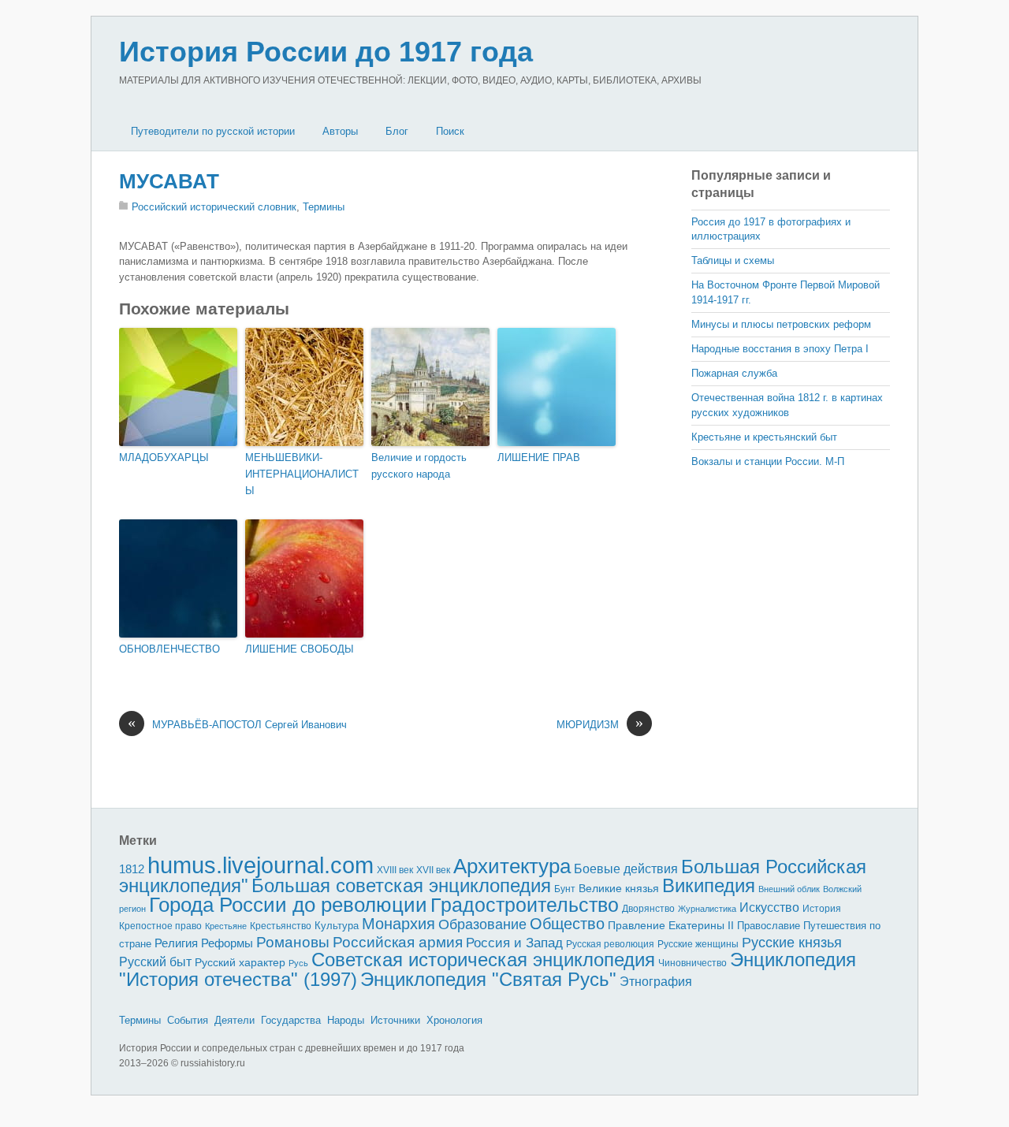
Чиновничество (692, 963)
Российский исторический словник (214, 207)
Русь (298, 963)
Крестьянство (280, 926)
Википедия (708, 885)
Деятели (234, 1020)
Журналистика (707, 908)
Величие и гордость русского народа (419, 466)
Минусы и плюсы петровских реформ (781, 324)
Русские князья (792, 942)
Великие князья (619, 889)
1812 (131, 869)
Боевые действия (626, 868)
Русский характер (240, 963)
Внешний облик (789, 889)
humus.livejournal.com (260, 865)
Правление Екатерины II (671, 925)
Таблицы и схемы (732, 260)
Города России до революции (288, 905)
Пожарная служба (734, 373)
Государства (291, 1020)
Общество (567, 923)
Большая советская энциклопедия (401, 885)
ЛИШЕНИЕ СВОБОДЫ (299, 649)
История (821, 908)
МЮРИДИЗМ (600, 724)
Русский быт (155, 962)
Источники (395, 1020)
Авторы (340, 131)
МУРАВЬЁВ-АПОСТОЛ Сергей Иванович (237, 724)
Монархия (398, 923)
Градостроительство (524, 905)
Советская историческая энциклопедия (483, 959)
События (187, 1020)
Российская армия (398, 942)
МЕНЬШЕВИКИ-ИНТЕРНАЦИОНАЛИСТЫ (302, 474)
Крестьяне (226, 926)
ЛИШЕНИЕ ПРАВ (538, 457)
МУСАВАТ (169, 181)
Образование (482, 924)
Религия (176, 943)
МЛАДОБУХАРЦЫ (164, 457)
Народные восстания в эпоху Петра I (780, 349)
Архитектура (512, 866)
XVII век (433, 870)
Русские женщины (698, 944)
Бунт (564, 889)
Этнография (656, 981)
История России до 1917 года (326, 51)
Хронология (454, 1020)
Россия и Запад (514, 942)
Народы (345, 1020)
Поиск (450, 131)
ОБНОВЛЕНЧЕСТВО (169, 649)
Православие (768, 926)
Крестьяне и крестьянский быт (764, 437)
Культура (337, 926)
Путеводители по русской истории (213, 131)
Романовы (293, 942)
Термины (323, 207)
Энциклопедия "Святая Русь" (488, 979)
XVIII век (395, 870)
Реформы (227, 943)
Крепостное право (160, 926)
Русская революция (610, 944)
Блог (396, 131)
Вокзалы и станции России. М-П (767, 461)
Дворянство (648, 908)
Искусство (769, 907)
